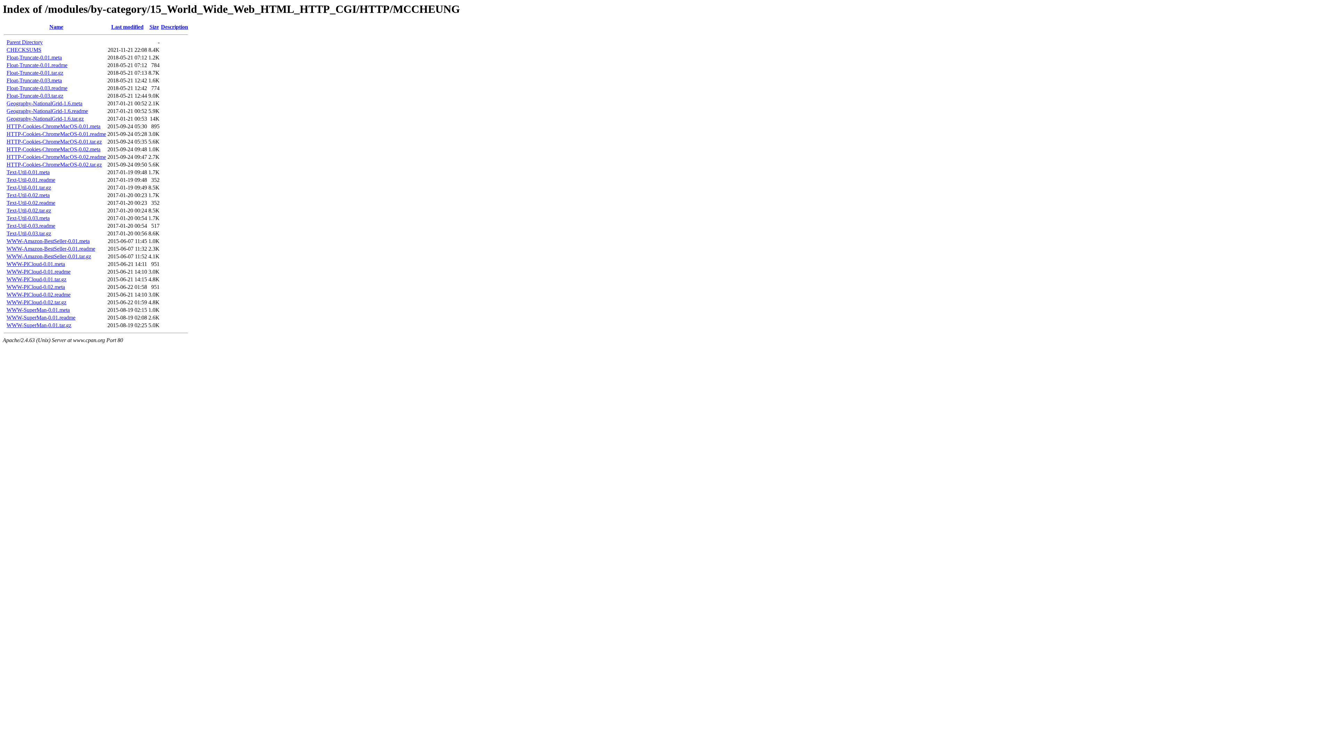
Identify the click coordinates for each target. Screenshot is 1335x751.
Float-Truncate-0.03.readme (37, 88)
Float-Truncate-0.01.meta (34, 57)
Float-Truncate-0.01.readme (37, 65)
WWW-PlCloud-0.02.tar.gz (36, 302)
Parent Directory (25, 42)
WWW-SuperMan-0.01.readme (41, 318)
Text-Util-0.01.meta (28, 172)
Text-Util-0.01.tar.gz (29, 188)
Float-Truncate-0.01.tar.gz (35, 73)
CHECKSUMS (24, 50)
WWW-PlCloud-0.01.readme (39, 272)
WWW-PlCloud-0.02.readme (39, 295)
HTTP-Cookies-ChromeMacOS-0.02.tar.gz (54, 165)
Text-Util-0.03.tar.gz (29, 233)
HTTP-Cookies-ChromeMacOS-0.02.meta (53, 149)
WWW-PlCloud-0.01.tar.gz (36, 279)
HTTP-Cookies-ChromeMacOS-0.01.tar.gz (54, 142)
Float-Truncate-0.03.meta (34, 80)
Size (154, 27)
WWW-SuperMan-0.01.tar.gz (39, 325)
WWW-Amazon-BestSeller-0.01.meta (48, 241)
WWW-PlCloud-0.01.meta (36, 264)
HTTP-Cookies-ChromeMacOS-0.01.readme (56, 134)
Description (174, 27)
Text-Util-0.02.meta (28, 195)
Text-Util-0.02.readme (31, 203)
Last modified (127, 27)
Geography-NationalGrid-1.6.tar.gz (45, 119)
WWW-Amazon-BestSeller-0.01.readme (51, 249)
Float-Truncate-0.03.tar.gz (35, 96)
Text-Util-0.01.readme (31, 180)
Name (56, 27)
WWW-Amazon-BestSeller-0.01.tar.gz (49, 256)
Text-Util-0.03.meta (28, 218)
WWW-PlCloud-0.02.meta (36, 287)
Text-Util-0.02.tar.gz (29, 210)
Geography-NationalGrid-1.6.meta (44, 103)
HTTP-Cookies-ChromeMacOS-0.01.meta (53, 126)
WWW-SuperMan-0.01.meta (38, 310)
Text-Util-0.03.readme (31, 226)
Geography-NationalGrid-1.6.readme (47, 111)
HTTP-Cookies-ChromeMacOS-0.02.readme (56, 157)
